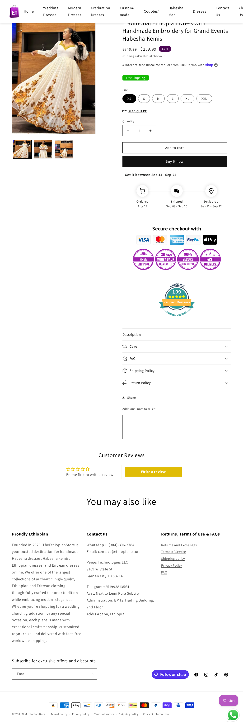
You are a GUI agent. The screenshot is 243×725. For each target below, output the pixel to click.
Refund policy (59, 714)
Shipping (128, 56)
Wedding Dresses (50, 11)
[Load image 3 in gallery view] (64, 149)
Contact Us (222, 11)
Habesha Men (175, 11)
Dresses (199, 11)
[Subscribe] (92, 674)
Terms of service (104, 714)
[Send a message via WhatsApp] (233, 715)
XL (187, 98)
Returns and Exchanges (179, 545)
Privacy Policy (171, 565)
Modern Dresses (74, 11)
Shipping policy (173, 558)
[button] (176, 335)
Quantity (128, 121)
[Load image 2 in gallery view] (43, 149)
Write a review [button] (153, 471)
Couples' (151, 11)
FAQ (164, 572)
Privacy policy (81, 714)
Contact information (156, 714)
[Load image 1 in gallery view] (22, 149)
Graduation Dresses (100, 11)
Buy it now (175, 161)
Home (29, 11)
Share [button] (131, 397)
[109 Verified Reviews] (176, 318)
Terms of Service (173, 552)
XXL (204, 98)
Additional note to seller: (138, 409)
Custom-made (127, 11)
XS (129, 98)
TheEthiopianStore (33, 714)
